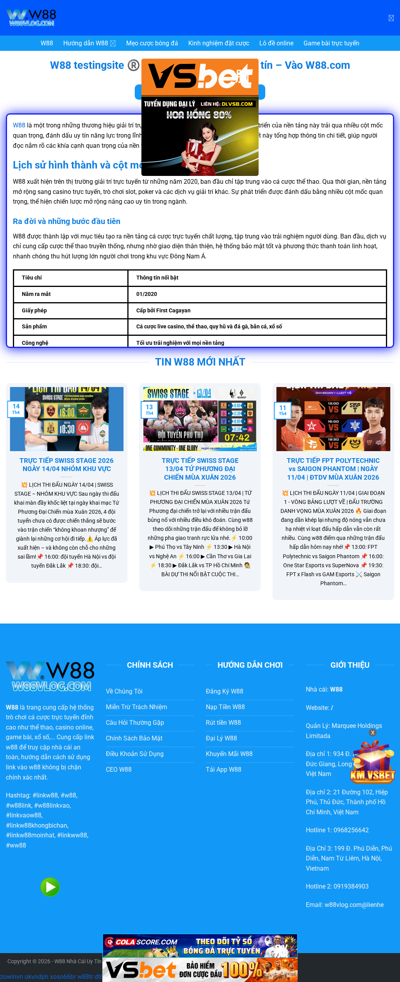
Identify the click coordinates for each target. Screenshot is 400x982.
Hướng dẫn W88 (85, 43)
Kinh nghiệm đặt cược (218, 43)
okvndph (36, 976)
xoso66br (63, 976)
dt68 (101, 976)
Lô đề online (276, 43)
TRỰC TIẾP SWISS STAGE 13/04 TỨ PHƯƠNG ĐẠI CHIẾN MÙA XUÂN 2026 (200, 469)
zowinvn (11, 976)
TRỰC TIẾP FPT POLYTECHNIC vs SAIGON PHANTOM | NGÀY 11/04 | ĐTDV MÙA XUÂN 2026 (333, 469)
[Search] (391, 17)
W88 (47, 43)
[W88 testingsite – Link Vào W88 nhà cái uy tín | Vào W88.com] (64, 18)
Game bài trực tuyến (331, 43)
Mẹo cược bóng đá (152, 43)
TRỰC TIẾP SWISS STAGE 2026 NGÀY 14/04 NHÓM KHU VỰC (67, 465)
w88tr (85, 976)
